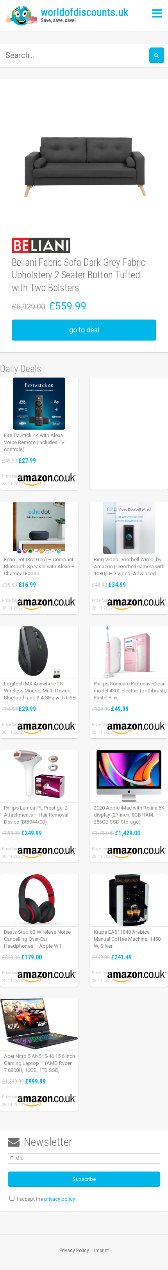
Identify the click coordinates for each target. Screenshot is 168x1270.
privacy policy (59, 1199)
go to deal (84, 330)
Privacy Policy (74, 1250)
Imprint (101, 1250)
